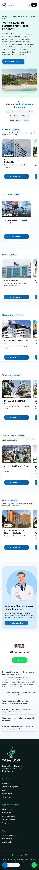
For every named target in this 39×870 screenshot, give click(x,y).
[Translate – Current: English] (29, 5)
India (30, 112)
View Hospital (15, 176)
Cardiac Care (7, 809)
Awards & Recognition (10, 787)
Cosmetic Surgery (8, 819)
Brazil (26, 120)
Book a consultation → (13, 61)
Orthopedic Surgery (9, 816)
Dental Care (6, 813)
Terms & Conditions (9, 835)
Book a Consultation (16, 623)
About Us (5, 783)
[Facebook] (13, 855)
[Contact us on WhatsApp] (34, 865)
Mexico (10, 112)
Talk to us (19, 660)
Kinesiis (21, 861)
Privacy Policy (7, 839)
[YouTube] (26, 855)
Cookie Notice (7, 842)
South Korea (15, 120)
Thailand (20, 112)
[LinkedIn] (22, 855)
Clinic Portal (6, 797)
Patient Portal (7, 794)
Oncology (5, 823)
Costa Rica (14, 116)
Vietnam (25, 116)
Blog (3, 790)
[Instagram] (17, 855)
